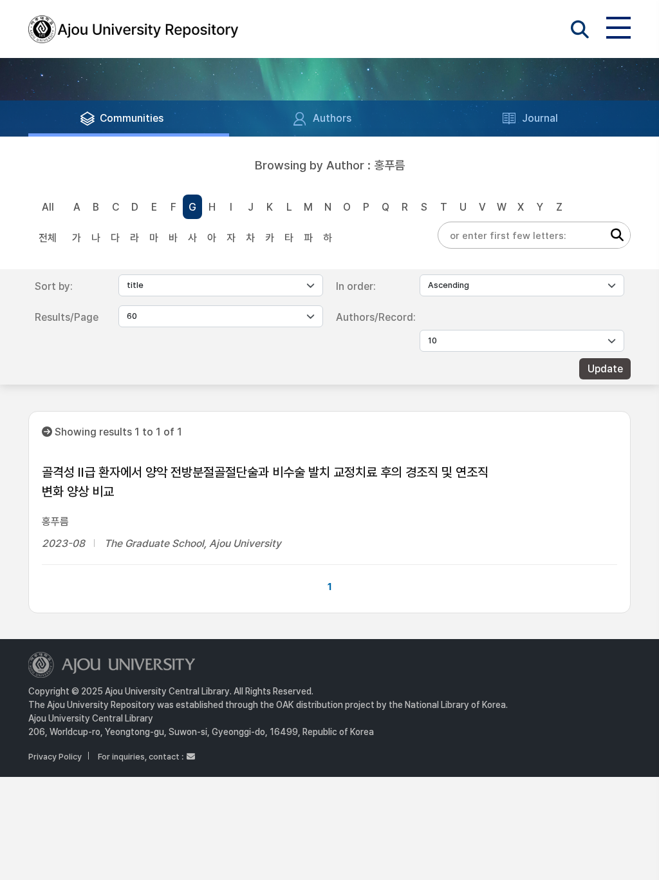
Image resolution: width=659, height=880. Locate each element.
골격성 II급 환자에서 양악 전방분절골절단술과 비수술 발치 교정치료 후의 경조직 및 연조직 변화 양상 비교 (265, 481)
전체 (48, 238)
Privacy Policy (55, 756)
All (48, 207)
